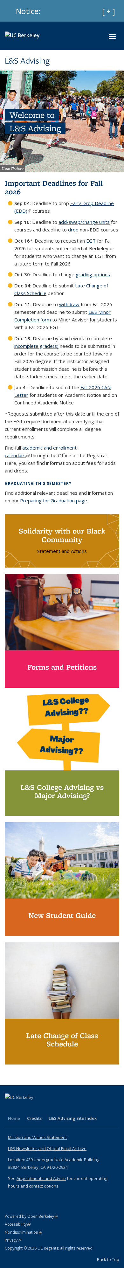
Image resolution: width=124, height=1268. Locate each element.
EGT (91, 241)
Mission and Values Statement (37, 1137)
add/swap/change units (84, 222)
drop (73, 229)
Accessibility (18, 1224)
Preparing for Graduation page (53, 500)
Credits (34, 1118)
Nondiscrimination (23, 1232)
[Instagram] (22, 1108)
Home (14, 1118)
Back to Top (108, 1259)
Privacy (13, 1240)
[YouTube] (10, 1108)
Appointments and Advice (41, 1178)
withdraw (69, 304)
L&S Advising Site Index (73, 1118)
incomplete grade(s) (36, 346)
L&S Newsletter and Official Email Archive (47, 1148)
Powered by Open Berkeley (31, 1216)
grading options (93, 274)
